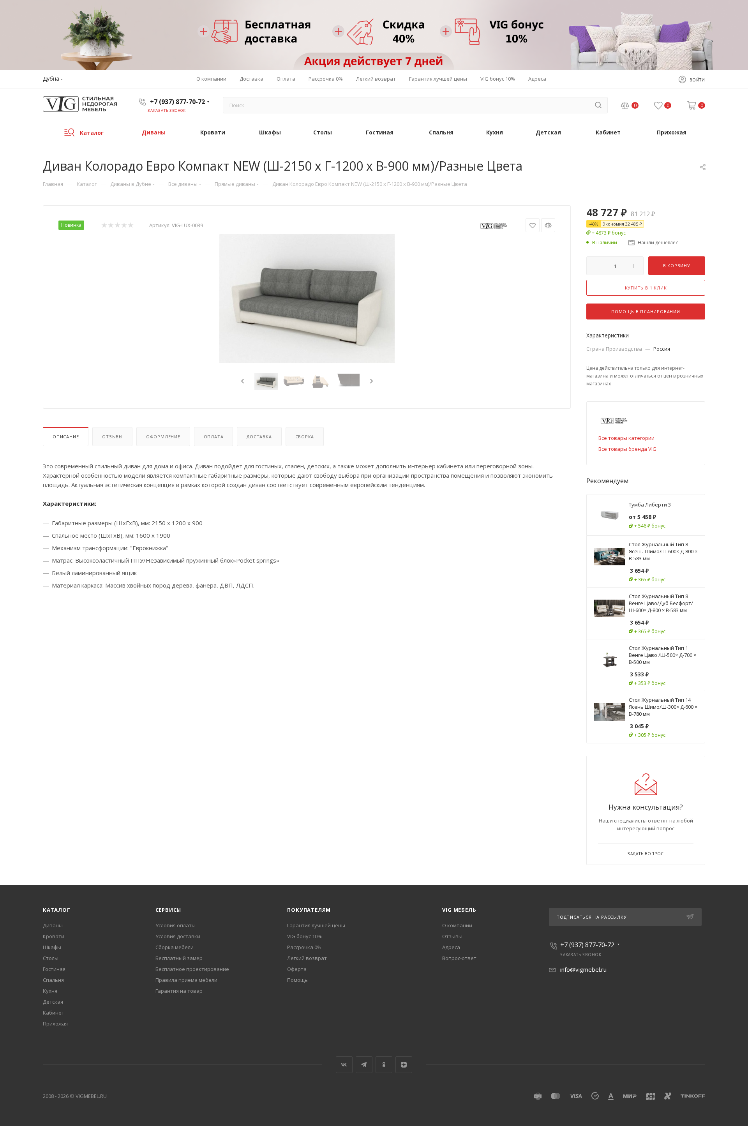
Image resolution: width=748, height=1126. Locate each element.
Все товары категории (626, 437)
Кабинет (53, 1012)
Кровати (53, 936)
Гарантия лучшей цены (316, 925)
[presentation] (241, 381)
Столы (50, 958)
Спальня (53, 979)
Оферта (297, 968)
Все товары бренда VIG (627, 448)
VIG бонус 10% (304, 936)
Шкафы (52, 947)
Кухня (50, 990)
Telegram (364, 1064)
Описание (66, 436)
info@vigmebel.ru (583, 969)
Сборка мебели (174, 947)
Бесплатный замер (179, 958)
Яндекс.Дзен (403, 1064)
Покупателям (309, 909)
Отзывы (112, 436)
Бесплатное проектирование (192, 968)
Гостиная (54, 968)
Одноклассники (384, 1064)
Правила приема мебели (186, 979)
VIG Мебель (459, 909)
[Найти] (598, 105)
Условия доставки (177, 936)
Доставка (259, 436)
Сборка (304, 436)
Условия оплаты (175, 925)
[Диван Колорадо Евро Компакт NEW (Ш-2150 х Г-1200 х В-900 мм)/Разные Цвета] (307, 298)
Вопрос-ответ (459, 958)
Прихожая (55, 1023)
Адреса (451, 947)
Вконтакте (344, 1064)
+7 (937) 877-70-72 (177, 101)
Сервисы (168, 909)
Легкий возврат (307, 958)
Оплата (214, 436)
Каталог (57, 909)
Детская (53, 1001)
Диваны (53, 925)
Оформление (163, 436)
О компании (457, 925)
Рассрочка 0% (304, 947)
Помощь (297, 979)
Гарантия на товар (179, 990)
